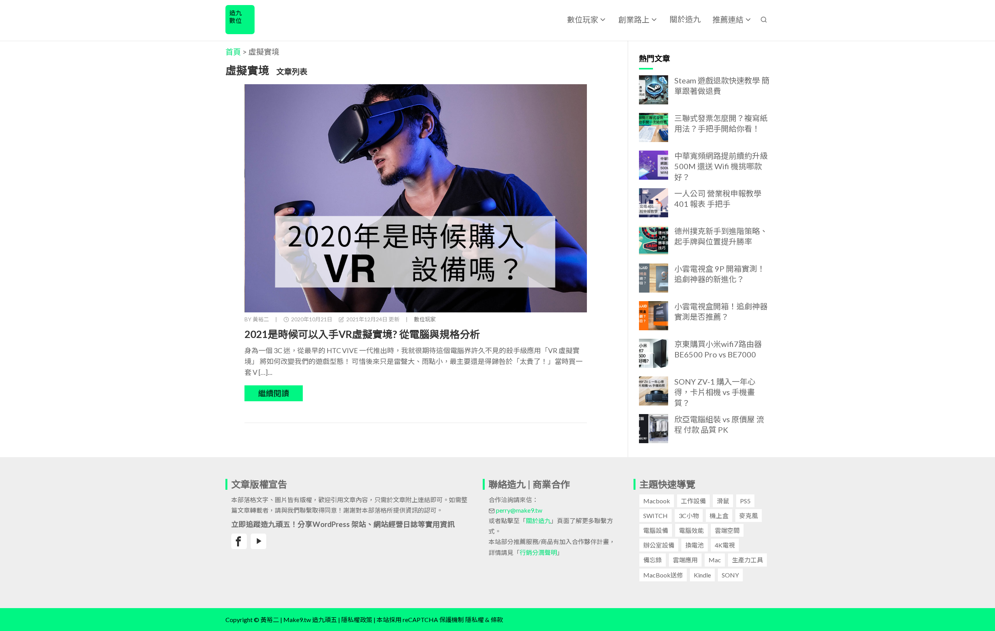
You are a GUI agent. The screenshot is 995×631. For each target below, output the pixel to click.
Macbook (656, 500)
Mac (715, 559)
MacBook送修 (663, 575)
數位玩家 (582, 19)
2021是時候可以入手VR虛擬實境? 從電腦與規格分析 (362, 334)
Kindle (702, 575)
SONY (730, 575)
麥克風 (748, 515)
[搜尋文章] (764, 19)
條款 (497, 619)
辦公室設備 (658, 545)
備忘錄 (652, 559)
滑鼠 (723, 500)
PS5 (745, 500)
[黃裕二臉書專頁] (239, 541)
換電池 (694, 545)
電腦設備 (655, 530)
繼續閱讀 (273, 393)
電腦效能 (691, 530)
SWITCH (655, 515)
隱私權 (474, 619)
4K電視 (725, 545)
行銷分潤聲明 (538, 552)
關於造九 (685, 19)
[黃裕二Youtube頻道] (258, 541)
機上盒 (719, 515)
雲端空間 (727, 530)
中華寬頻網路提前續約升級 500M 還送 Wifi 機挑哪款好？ (721, 166)
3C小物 (689, 515)
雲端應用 (685, 559)
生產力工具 (747, 559)
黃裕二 (261, 319)
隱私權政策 (356, 619)
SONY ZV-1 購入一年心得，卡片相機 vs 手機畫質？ (714, 392)
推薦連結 (728, 19)
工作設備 (693, 500)
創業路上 (633, 19)
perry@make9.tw (519, 510)
